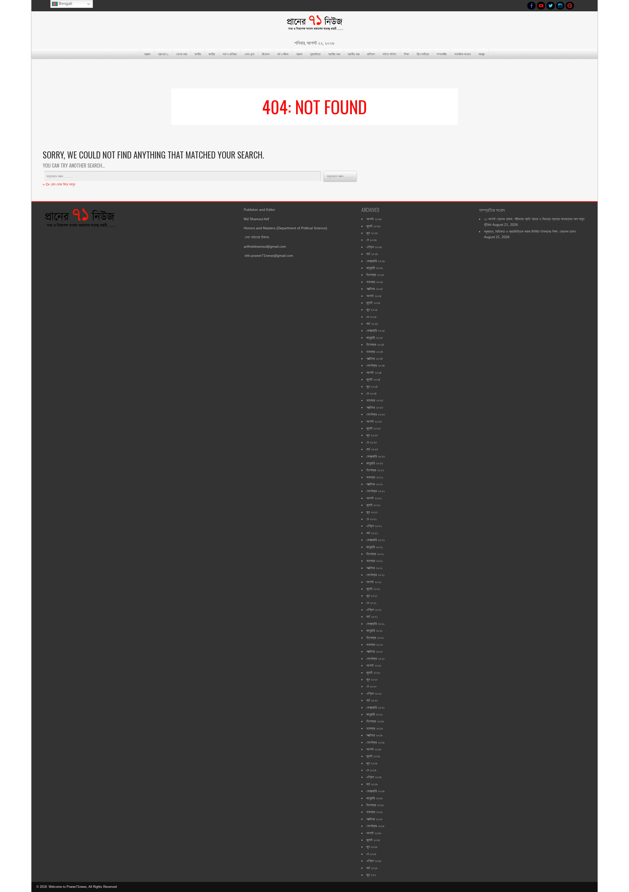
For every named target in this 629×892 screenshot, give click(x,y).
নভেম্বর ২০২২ (374, 477)
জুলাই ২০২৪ (373, 379)
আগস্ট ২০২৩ (374, 421)
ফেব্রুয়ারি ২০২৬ (375, 261)
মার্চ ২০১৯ (372, 784)
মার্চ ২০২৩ (372, 449)
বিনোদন (266, 53)
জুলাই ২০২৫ (373, 303)
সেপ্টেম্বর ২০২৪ (375, 365)
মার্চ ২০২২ (372, 533)
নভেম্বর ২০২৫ (374, 282)
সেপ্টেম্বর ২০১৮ (375, 826)
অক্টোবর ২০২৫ (374, 289)
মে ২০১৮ (371, 854)
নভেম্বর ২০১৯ (374, 728)
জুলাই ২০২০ (373, 673)
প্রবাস (299, 53)
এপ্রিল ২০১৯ (374, 777)
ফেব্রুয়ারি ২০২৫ (375, 330)
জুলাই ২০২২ (373, 505)
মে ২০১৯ (371, 770)
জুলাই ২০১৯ (373, 756)
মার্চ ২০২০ (372, 700)
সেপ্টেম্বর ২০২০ (375, 659)
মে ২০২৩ (371, 442)
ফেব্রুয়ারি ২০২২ (375, 540)
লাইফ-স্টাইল (389, 53)
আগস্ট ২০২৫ (374, 296)
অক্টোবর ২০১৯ (374, 735)
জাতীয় (198, 53)
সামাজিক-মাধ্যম (462, 53)
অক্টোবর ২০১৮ (374, 819)
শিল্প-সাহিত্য (423, 53)
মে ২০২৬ (371, 240)
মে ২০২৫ (371, 317)
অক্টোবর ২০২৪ (374, 358)
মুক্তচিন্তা (315, 53)
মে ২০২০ (371, 686)
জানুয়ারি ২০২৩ (374, 463)
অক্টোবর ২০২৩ (374, 407)
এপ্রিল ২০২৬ (374, 247)
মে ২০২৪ (371, 393)
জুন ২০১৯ (371, 763)
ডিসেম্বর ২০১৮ (375, 805)
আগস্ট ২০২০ (374, 665)
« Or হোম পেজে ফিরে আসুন (59, 184)
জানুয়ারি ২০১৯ (374, 798)
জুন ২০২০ (372, 679)
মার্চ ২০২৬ (372, 254)
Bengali (65, 3)
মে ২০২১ (371, 603)
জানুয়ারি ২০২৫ (374, 338)
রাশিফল (371, 53)
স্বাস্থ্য (481, 53)
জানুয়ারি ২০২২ (374, 547)
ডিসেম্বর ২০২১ (375, 554)
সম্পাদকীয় (442, 53)
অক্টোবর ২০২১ (374, 568)
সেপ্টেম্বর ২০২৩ (375, 414)
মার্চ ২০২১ (372, 617)
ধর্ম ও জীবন (282, 53)
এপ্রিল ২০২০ (374, 693)
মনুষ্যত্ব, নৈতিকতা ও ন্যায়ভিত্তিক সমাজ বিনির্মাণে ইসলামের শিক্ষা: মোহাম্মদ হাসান (530, 231)
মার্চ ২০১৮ (372, 868)
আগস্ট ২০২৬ (374, 219)
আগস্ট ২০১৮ (373, 833)
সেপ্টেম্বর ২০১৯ (375, 742)
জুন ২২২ (371, 875)
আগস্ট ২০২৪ (374, 372)
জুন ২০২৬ (372, 233)
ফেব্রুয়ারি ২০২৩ (375, 456)
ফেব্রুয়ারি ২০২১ (375, 624)
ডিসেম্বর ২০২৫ (375, 275)
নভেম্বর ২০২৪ (374, 352)
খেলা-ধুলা (249, 53)
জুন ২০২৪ (372, 386)
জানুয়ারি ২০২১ (374, 631)
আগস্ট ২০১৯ (373, 749)
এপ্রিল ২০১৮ (374, 861)
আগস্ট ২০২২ (374, 498)
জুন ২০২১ (371, 596)
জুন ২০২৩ (372, 435)
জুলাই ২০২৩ (373, 428)
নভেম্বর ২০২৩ (374, 400)
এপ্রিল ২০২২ (374, 526)
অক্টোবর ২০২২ (374, 484)
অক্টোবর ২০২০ (374, 651)
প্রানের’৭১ (163, 53)
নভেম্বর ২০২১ (374, 561)
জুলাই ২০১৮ (373, 840)
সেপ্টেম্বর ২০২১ (375, 575)
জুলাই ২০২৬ (373, 226)
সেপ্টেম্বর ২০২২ (375, 491)
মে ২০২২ (371, 519)
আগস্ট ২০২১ (373, 582)
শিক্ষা (406, 53)
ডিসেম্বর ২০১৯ (375, 721)
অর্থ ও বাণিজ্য (230, 53)
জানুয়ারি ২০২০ (374, 714)
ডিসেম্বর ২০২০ (375, 638)
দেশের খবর (181, 53)
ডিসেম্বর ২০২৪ (375, 344)
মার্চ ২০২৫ (372, 324)
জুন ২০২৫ (372, 310)
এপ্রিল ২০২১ (374, 610)
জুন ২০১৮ (371, 847)
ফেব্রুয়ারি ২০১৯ (375, 791)
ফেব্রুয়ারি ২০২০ (375, 707)
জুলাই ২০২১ (373, 589)
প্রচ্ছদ (147, 53)
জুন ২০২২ (372, 512)
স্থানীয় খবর (334, 53)
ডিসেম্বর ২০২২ (375, 470)
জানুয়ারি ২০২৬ (374, 268)
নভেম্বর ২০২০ (374, 645)
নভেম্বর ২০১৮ (374, 812)
